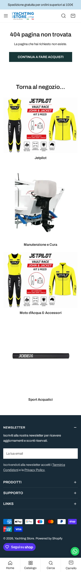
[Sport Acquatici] (40, 357)
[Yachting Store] (23, 16)
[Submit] (72, 453)
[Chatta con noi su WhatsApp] (75, 551)
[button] (73, 15)
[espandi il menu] (5, 16)
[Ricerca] (63, 15)
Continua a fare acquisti (41, 57)
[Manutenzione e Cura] (40, 202)
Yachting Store (24, 538)
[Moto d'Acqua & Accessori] (40, 280)
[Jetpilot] (40, 125)
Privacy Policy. (34, 470)
